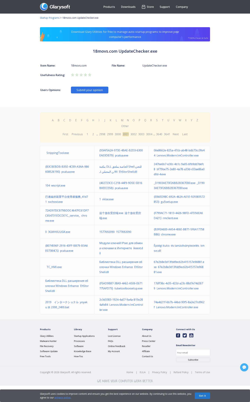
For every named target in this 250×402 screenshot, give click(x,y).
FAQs (110, 341)
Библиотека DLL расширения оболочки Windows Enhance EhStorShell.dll (121, 267)
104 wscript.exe (55, 185)
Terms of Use (202, 372)
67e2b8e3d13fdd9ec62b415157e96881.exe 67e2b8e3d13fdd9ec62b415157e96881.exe (179, 267)
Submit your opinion (90, 90)
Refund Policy (180, 372)
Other (125, 126)
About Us (146, 335)
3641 (167, 134)
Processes (79, 341)
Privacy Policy (159, 372)
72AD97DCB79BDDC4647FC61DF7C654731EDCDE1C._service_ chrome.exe (67, 215)
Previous (77, 134)
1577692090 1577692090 (115, 232)
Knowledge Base (82, 351)
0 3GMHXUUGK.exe (57, 232)
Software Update (49, 351)
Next (176, 134)
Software (79, 346)
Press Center (148, 341)
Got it (202, 395)
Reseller (146, 346)
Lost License (114, 335)
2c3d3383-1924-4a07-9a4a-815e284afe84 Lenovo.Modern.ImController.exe (121, 305)
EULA (143, 372)
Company (182, 7)
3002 (133, 134)
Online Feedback (116, 346)
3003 (141, 134)
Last (185, 134)
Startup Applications (84, 335)
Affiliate (146, 351)
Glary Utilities (47, 335)
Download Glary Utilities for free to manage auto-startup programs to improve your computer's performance (140, 35)
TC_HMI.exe (53, 267)
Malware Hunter (48, 341)
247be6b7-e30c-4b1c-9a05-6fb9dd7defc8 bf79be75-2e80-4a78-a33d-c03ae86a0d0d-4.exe (179, 169)
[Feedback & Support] (244, 367)
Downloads (128, 7)
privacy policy (62, 397)
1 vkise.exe (106, 199)
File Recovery (47, 346)
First (65, 134)
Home (129, 372)
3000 (118, 134)
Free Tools (45, 356)
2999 (110, 134)
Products (109, 7)
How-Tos (78, 356)
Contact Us (147, 356)
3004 (149, 134)
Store (150, 7)
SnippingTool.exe (57, 153)
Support (165, 7)
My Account (114, 351)
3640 (159, 134)
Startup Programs (50, 17)
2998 (102, 134)
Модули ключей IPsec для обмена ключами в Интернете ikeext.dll (121, 248)
